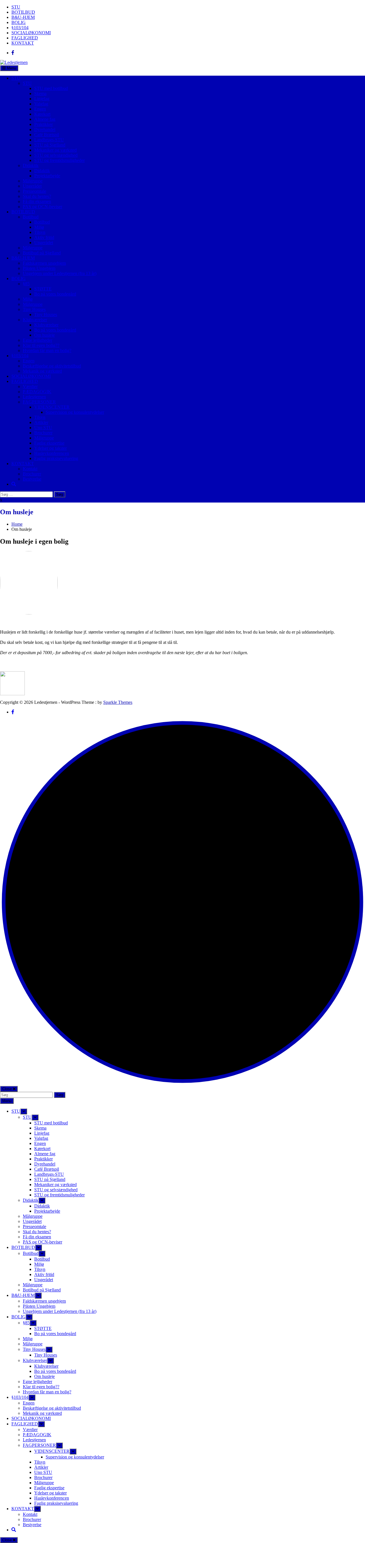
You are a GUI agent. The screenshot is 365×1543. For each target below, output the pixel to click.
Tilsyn (39, 232)
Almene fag (44, 119)
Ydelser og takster (50, 448)
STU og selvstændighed (56, 155)
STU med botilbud (51, 88)
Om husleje (44, 335)
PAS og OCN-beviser (42, 206)
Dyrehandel (44, 129)
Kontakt (30, 468)
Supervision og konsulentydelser (75, 412)
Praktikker (43, 124)
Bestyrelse (32, 479)
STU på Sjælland (49, 144)
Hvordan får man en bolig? (47, 350)
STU (15, 7)
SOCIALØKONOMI (31, 32)
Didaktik (30, 165)
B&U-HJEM (23, 17)
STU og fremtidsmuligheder (59, 160)
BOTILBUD (23, 12)
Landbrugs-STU (49, 139)
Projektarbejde (47, 175)
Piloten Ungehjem (39, 268)
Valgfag (41, 103)
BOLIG (18, 22)
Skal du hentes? (37, 196)
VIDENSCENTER (52, 407)
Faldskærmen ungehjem (44, 263)
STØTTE (43, 288)
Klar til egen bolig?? (41, 345)
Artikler (41, 422)
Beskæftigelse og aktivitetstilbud (52, 365)
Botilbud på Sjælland (42, 252)
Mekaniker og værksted (55, 150)
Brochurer (43, 432)
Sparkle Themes (117, 702)
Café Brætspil (46, 134)
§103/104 (20, 27)
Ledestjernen (34, 396)
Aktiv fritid (44, 237)
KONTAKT (22, 43)
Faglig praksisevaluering (56, 458)
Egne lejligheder (37, 340)
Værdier (30, 386)
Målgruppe (32, 180)
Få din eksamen (37, 201)
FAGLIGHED (24, 37)
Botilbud (30, 216)
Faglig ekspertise (49, 443)
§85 (26, 283)
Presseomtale (34, 191)
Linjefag (41, 98)
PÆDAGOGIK (37, 391)
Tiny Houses (34, 309)
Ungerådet (32, 186)
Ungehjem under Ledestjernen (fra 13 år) (59, 273)
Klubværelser (35, 319)
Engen (40, 109)
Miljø (39, 227)
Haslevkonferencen (51, 453)
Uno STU (43, 427)
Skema (40, 93)
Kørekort (42, 114)
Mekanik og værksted (42, 371)
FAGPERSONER (39, 401)
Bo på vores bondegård (55, 294)
